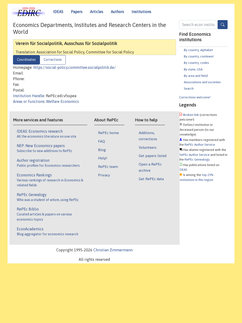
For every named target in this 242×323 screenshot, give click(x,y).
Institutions (141, 11)
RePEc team (108, 166)
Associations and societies (202, 82)
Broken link (191, 115)
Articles (96, 11)
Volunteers (147, 147)
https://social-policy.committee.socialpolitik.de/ (74, 67)
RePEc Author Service (200, 144)
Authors (117, 11)
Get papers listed (152, 155)
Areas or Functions (28, 101)
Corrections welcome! (195, 97)
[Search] (223, 24)
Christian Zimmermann (113, 250)
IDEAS (58, 11)
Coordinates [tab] (26, 59)
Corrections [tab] (53, 59)
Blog (102, 150)
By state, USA (193, 69)
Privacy (104, 175)
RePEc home (108, 133)
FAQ (101, 141)
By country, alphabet (198, 50)
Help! (102, 158)
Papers (76, 11)
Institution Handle (28, 96)
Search (189, 88)
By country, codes (196, 63)
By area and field (196, 76)
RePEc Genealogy (197, 159)
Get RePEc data (151, 179)
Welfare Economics (62, 101)
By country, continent (199, 56)
